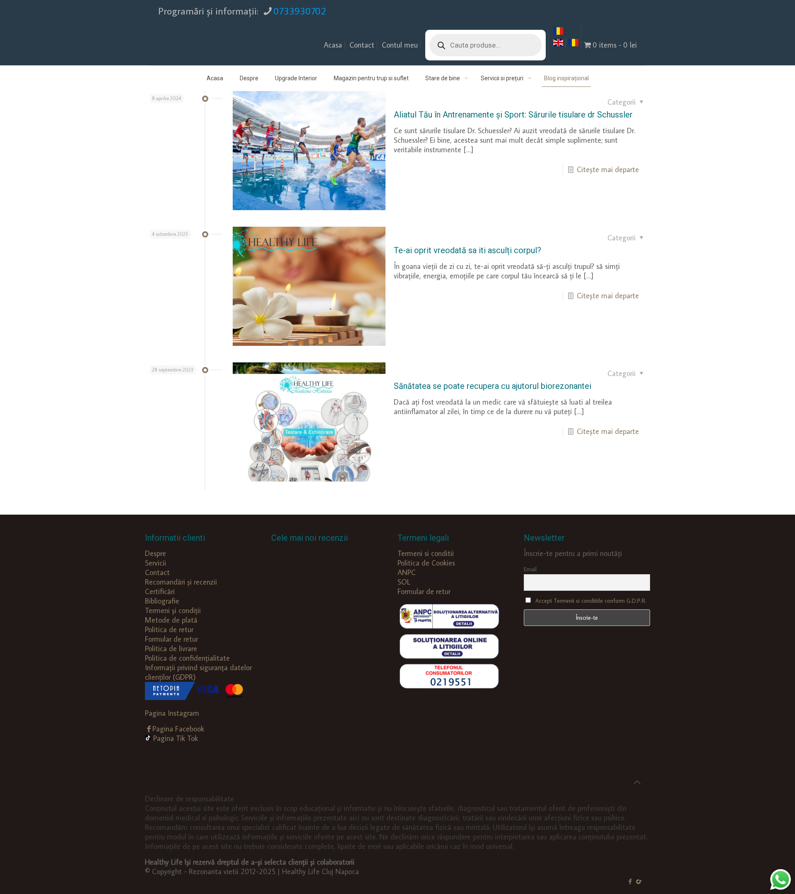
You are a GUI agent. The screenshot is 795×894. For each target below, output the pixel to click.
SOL (404, 582)
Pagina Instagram (172, 713)
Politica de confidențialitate (187, 658)
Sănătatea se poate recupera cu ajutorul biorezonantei (492, 386)
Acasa (333, 45)
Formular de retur (171, 639)
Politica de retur (169, 629)
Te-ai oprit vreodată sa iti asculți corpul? (467, 250)
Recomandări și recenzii (181, 582)
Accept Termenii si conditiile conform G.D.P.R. (590, 600)
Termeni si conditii (426, 553)
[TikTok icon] (639, 881)
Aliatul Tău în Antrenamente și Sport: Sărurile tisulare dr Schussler (513, 115)
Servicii (155, 563)
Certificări (160, 591)
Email (530, 569)
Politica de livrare (171, 648)
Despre (155, 553)
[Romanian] (558, 33)
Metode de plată (171, 620)
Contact (361, 45)
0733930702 (299, 10)
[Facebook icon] (630, 881)
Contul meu (400, 45)
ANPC (407, 572)
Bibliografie (162, 601)
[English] (558, 45)
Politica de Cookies (426, 563)
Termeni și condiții (173, 610)
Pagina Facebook (178, 728)
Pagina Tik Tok (175, 738)
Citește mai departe (608, 169)
